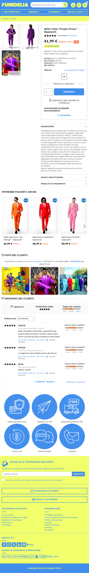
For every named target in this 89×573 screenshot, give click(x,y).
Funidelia (5, 18)
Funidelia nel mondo (53, 515)
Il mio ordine (7, 515)
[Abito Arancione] (15, 215)
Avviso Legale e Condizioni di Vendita (61, 517)
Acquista (69, 91)
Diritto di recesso (51, 525)
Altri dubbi (6, 525)
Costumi (32, 12)
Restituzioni (7, 522)
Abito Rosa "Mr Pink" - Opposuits (71, 238)
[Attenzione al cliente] (79, 5)
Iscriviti (78, 474)
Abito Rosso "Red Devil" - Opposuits (44, 238)
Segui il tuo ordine (46, 499)
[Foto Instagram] (15, 281)
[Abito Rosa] (73, 215)
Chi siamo (48, 530)
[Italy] (4, 544)
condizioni (38, 480)
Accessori (54, 12)
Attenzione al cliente (46, 491)
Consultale (72, 35)
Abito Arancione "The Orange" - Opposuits (13, 238)
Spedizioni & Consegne (12, 520)
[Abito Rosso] (44, 215)
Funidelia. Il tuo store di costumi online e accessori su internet (15, 5)
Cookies (48, 522)
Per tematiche (11, 12)
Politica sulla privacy (53, 520)
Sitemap (48, 527)
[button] (84, 226)
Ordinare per (10, 318)
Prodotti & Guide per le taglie (14, 517)
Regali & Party (75, 12)
